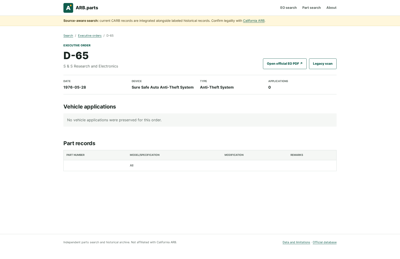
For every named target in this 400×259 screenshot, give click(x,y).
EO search (288, 8)
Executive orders (90, 35)
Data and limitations (296, 242)
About (331, 8)
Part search (311, 8)
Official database (325, 242)
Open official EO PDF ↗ (285, 63)
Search (68, 35)
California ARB (254, 20)
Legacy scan (323, 63)
